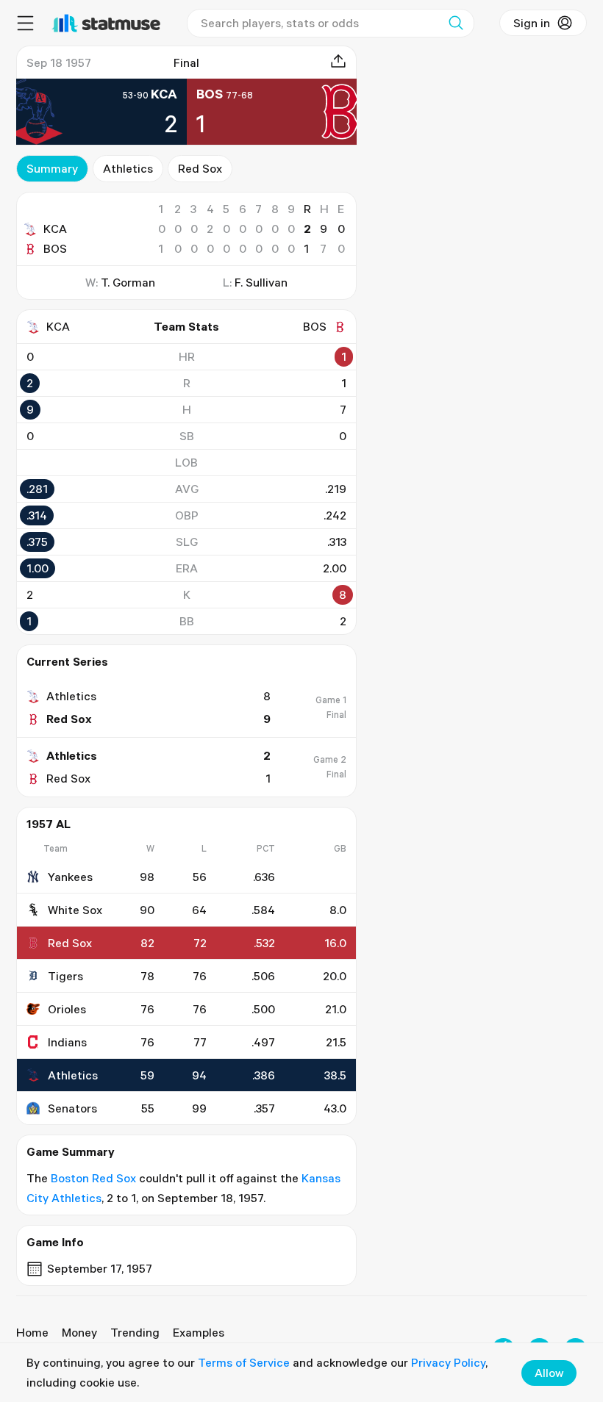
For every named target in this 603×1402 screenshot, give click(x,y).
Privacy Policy (448, 1362)
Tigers (65, 976)
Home (32, 1332)
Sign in (531, 23)
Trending (135, 1332)
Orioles (67, 1009)
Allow (549, 1373)
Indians (67, 1042)
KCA (55, 228)
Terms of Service (244, 1362)
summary (52, 168)
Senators (72, 1108)
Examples (198, 1332)
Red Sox (200, 168)
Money (79, 1332)
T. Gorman (128, 282)
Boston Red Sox (93, 1178)
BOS (55, 248)
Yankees (70, 877)
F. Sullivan (261, 282)
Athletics (128, 168)
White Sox (75, 910)
